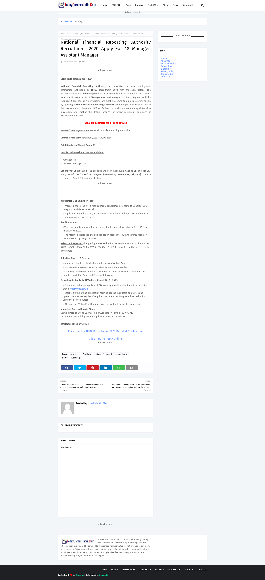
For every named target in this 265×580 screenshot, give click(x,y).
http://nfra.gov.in (79, 288)
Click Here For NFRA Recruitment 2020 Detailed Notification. (105, 331)
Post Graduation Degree (72, 358)
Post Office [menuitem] (153, 5)
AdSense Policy (168, 63)
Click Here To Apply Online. (106, 338)
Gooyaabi (103, 575)
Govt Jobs (87, 354)
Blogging (80, 575)
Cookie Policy (167, 66)
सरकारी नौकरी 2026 (70, 62)
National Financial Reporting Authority (111, 354)
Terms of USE (167, 74)
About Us (165, 61)
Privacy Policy (168, 71)
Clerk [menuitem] (165, 5)
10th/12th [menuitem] (116, 5)
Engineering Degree (75, 34)
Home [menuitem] (105, 5)
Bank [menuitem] (128, 5)
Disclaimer (166, 69)
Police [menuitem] (176, 5)
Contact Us (166, 76)
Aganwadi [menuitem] (188, 5)
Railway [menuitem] (139, 5)
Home (63, 34)
